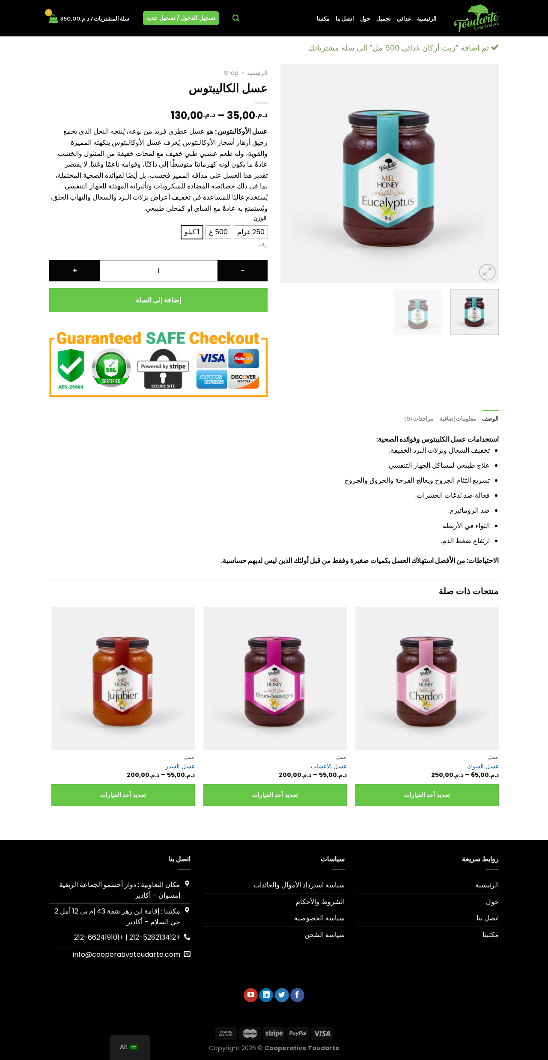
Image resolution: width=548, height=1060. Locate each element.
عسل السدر (180, 766)
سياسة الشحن (324, 935)
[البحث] (235, 18)
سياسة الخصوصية (319, 918)
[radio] (251, 232)
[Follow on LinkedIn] (266, 995)
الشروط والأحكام (320, 902)
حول (365, 18)
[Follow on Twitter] (282, 995)
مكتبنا (323, 18)
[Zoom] (487, 272)
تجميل (383, 18)
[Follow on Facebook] (297, 995)
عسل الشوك (483, 766)
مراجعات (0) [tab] (418, 418)
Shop (231, 73)
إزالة (263, 244)
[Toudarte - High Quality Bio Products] (474, 18)
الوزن (260, 218)
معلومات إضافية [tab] (458, 418)
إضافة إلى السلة (158, 300)
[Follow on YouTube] (251, 995)
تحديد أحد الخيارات (427, 795)
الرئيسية (427, 18)
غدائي (404, 18)
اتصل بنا (345, 18)
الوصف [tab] (490, 418)
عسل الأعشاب (329, 766)
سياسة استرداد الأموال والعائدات (299, 885)
